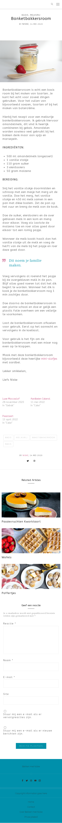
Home (31, 802)
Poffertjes (9, 593)
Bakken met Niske (31, 766)
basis (8, 444)
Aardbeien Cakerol (40, 398)
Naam (8, 660)
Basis (25, 15)
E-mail (9, 677)
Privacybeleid (31, 817)
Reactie (9, 623)
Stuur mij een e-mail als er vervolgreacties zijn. (22, 716)
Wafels (7, 557)
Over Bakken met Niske (31, 812)
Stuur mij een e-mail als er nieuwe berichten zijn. (27, 732)
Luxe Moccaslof (11, 398)
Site (6, 694)
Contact (31, 807)
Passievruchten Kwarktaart (21, 521)
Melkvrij (35, 15)
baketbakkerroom (43, 437)
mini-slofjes (49, 358)
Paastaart (7, 416)
